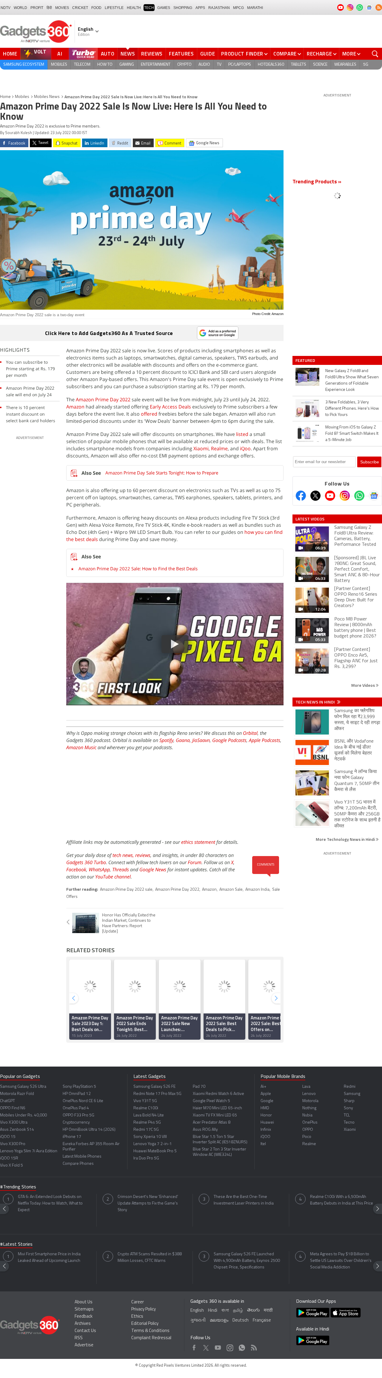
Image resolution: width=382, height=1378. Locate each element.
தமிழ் (238, 1310)
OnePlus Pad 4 (76, 1108)
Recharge (319, 54)
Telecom (82, 64)
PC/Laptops (239, 64)
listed (242, 434)
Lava (306, 1086)
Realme (219, 448)
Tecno (349, 1122)
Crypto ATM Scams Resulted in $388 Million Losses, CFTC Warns (150, 1257)
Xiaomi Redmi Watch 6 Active (218, 1094)
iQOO (265, 1137)
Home (10, 54)
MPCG (238, 8)
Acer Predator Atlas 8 (211, 1122)
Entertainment (155, 64)
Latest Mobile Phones (82, 1156)
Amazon (75, 406)
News (128, 54)
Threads (120, 869)
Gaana (183, 740)
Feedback (84, 1316)
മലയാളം (219, 1320)
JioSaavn (201, 740)
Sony (348, 1108)
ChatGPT (7, 1101)
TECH (149, 8)
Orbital (250, 733)
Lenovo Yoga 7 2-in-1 (152, 1144)
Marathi (255, 8)
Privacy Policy (143, 1309)
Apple (266, 1094)
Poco (306, 1137)
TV (219, 64)
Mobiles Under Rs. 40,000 (23, 1115)
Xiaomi (201, 448)
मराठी (268, 1310)
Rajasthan (219, 8)
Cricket (80, 8)
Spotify (166, 740)
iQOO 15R (9, 1158)
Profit (36, 8)
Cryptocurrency (76, 1122)
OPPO (307, 1129)
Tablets (298, 64)
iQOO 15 (8, 1137)
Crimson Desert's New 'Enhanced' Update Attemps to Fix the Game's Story (148, 1203)
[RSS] (378, 7)
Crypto (184, 64)
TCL (347, 1115)
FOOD (96, 8)
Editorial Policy (144, 1324)
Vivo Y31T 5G (145, 1101)
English (197, 1310)
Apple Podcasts (264, 740)
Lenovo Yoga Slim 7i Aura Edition (28, 1151)
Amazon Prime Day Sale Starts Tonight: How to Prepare (161, 473)
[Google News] (374, 496)
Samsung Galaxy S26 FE (154, 1086)
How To (105, 64)
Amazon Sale (231, 889)
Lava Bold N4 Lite (148, 1115)
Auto (108, 54)
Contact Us (85, 1331)
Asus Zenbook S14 (17, 1129)
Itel (263, 1144)
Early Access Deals (170, 406)
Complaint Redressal (151, 1338)
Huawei (267, 1122)
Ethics (137, 1316)
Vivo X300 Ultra (13, 1122)
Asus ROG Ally (205, 1129)
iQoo (245, 448)
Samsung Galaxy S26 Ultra (23, 1086)
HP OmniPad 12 (77, 1094)
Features (181, 54)
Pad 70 (199, 1086)
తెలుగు (253, 1310)
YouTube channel (113, 876)
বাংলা (225, 1310)
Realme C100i (145, 1108)
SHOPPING (182, 8)
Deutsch (240, 1320)
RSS (79, 1338)
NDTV (5, 8)
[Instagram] (345, 496)
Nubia (307, 1115)
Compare (285, 54)
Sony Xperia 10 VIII (150, 1137)
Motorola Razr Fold (17, 1094)
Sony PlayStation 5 (79, 1086)
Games (163, 8)
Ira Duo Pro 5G (146, 1158)
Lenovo (309, 1094)
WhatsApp (99, 869)
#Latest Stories (16, 1244)
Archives (83, 1324)
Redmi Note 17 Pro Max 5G (157, 1094)
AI (60, 54)
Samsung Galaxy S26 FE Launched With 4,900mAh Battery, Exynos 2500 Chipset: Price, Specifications (247, 1261)
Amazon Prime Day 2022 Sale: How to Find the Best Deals (138, 569)
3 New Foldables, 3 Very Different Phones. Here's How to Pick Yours (352, 408)
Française (262, 1320)
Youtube (218, 1346)
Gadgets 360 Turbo (86, 862)
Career (137, 1302)
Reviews (152, 54)
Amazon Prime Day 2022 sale (126, 889)
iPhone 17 (72, 1137)
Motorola (310, 1101)
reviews (142, 855)
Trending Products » (316, 182)
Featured (305, 360)
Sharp (349, 1101)
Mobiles (59, 64)
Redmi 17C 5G (146, 1129)
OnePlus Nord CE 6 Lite (83, 1101)
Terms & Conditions (150, 1331)
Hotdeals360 (271, 64)
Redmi (349, 1086)
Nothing (309, 1108)
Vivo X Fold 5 (11, 1165)
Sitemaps (84, 1309)
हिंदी (49, 8)
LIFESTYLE (114, 8)
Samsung (352, 1094)
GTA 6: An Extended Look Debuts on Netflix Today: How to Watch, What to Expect (50, 1203)
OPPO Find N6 (12, 1108)
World (20, 8)
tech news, (124, 855)
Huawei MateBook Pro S (155, 1151)
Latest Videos (309, 519)
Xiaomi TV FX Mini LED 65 (215, 1115)
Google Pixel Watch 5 (211, 1101)
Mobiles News (47, 97)
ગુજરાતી (198, 1320)
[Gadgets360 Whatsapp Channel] (359, 496)
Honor (266, 1115)
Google (267, 1101)
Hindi (212, 1310)
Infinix (266, 1129)
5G (365, 64)
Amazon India (257, 889)
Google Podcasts (229, 740)
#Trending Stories (18, 1187)
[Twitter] (315, 496)
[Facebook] (301, 496)
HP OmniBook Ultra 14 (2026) (89, 1129)
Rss (253, 1346)
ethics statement (198, 842)
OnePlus (310, 1122)
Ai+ (263, 1086)
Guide (207, 54)
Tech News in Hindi (315, 702)
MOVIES (62, 8)
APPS (200, 8)
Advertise (84, 1345)
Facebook (76, 869)
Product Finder (242, 54)
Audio (204, 64)
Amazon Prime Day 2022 (103, 399)
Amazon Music (81, 747)
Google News (152, 869)
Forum (194, 862)
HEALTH (134, 8)
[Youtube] (330, 496)
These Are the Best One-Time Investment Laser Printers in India (244, 1200)
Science (320, 64)
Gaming (126, 64)
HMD (265, 1108)
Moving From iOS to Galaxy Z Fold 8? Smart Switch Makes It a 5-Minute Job (351, 433)
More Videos (363, 685)
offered (149, 414)
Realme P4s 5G (147, 1122)
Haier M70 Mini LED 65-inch (217, 1108)
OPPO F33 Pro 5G (78, 1115)
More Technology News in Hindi (346, 839)
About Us (84, 1302)
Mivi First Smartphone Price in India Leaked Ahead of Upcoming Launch (49, 1257)
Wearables (345, 64)
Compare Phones (78, 1164)
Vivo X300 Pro (12, 1144)
